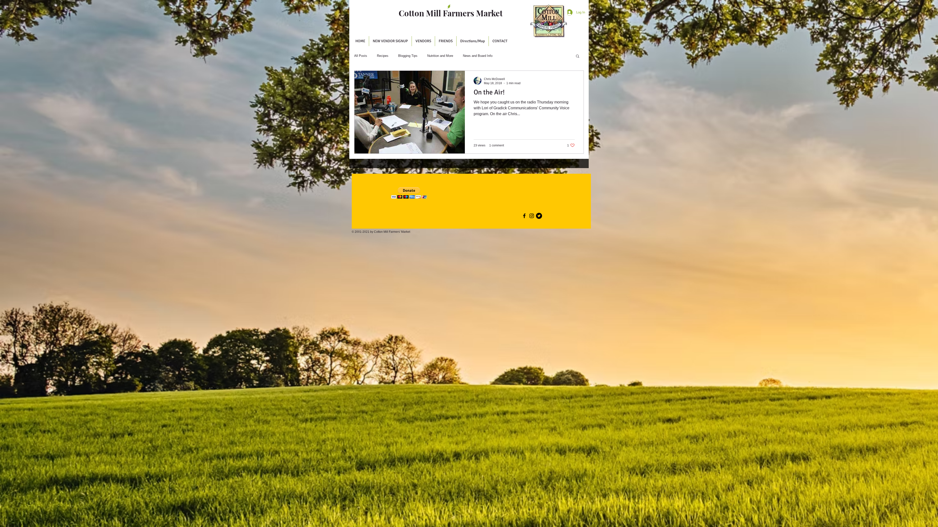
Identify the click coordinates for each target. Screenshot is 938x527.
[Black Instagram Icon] (532, 216)
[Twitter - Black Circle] (539, 216)
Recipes (382, 56)
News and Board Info (477, 56)
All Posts (360, 56)
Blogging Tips (407, 56)
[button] (423, 41)
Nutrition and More (440, 56)
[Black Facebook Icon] (524, 216)
